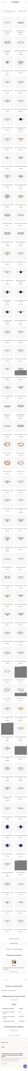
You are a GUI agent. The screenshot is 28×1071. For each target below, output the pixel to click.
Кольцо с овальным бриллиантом (21, 90)
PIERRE (10, 1035)
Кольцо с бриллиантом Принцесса (21, 70)
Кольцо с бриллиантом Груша (7, 90)
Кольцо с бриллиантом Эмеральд (7, 109)
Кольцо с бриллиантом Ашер (21, 204)
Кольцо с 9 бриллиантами (7, 434)
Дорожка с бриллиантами (7, 223)
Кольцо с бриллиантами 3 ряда (7, 567)
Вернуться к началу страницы (15, 949)
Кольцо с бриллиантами (20, 872)
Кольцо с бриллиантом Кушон (20, 490)
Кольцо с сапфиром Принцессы (7, 835)
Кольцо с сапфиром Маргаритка (20, 835)
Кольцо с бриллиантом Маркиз (7, 147)
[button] (25, 979)
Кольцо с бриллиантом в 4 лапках (21, 528)
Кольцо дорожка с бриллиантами (21, 223)
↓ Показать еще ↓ (14, 999)
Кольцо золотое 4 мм (20, 453)
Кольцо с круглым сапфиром (7, 853)
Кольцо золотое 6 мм (7, 453)
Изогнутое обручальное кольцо (7, 585)
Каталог (14, 1035)
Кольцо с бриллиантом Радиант (20, 929)
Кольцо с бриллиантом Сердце (20, 796)
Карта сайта (4, 1063)
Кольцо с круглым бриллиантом (7, 127)
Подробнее (6, 969)
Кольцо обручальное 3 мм (7, 679)
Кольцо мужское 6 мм (7, 471)
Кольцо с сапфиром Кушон (20, 853)
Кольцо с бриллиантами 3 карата (20, 434)
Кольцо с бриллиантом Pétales (7, 622)
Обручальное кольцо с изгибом (20, 585)
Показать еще (14, 943)
